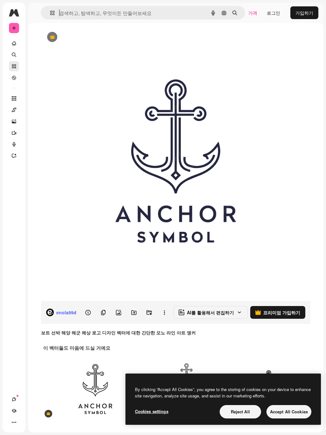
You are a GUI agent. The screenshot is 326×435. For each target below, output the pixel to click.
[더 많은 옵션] (164, 312)
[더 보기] (14, 422)
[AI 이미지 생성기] (14, 121)
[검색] (14, 55)
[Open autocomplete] (50, 13)
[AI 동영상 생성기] (14, 133)
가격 (252, 13)
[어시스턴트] (14, 156)
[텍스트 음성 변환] (14, 144)
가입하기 (304, 13)
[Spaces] (14, 110)
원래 (77, 37)
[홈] (14, 43)
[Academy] (14, 411)
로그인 (273, 13)
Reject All (240, 412)
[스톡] (14, 66)
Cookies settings (151, 411)
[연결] (14, 399)
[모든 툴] (14, 98)
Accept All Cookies (289, 412)
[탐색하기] (14, 78)
